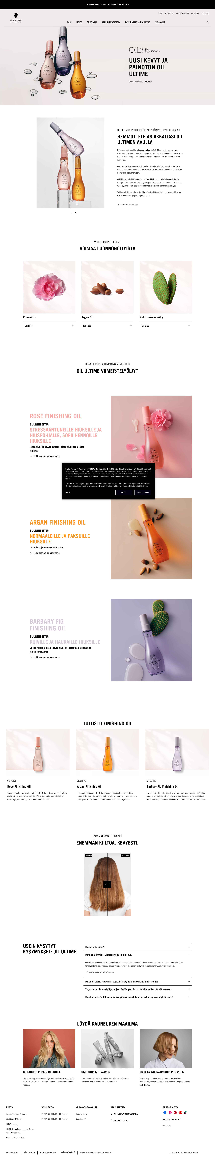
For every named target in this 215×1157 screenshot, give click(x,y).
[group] (70, 167)
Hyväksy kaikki (143, 492)
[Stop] (70, 212)
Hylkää (124, 492)
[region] (108, 481)
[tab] (75, 212)
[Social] (165, 1113)
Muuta (67, 492)
